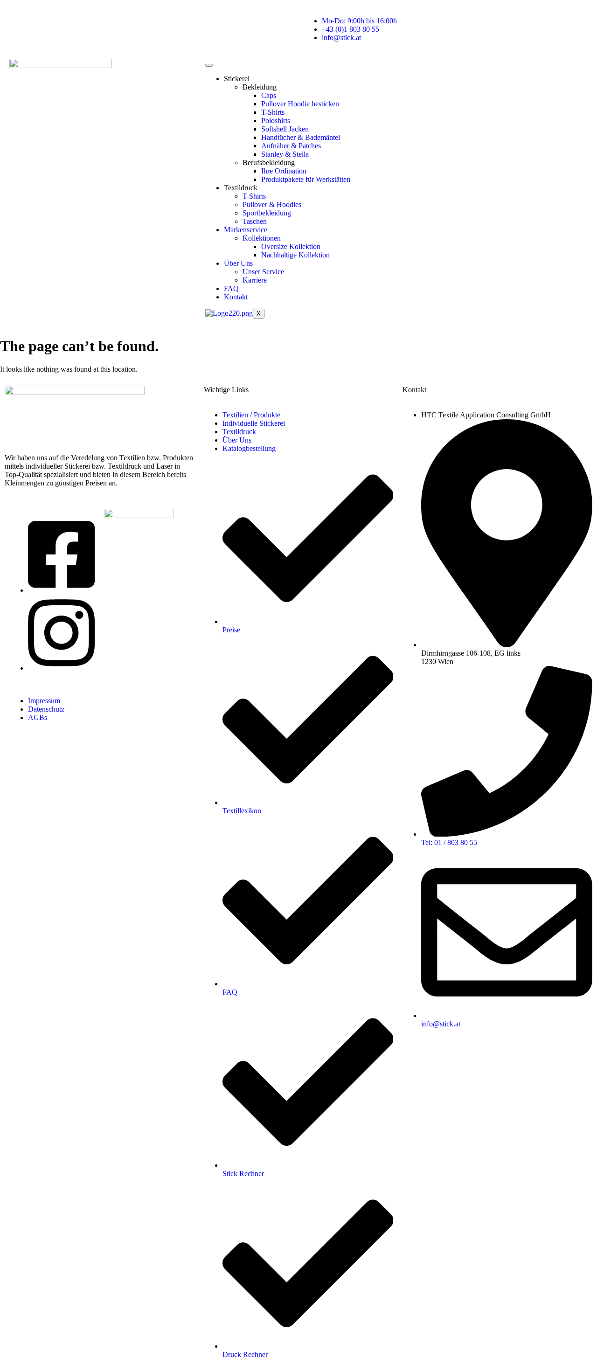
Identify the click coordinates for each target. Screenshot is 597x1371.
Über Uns (238, 263)
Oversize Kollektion (290, 246)
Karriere (255, 280)
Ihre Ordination (283, 171)
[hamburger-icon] (209, 65)
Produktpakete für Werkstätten (305, 179)
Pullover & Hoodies (272, 204)
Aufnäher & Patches (291, 146)
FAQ (231, 288)
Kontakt (236, 297)
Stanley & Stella (285, 154)
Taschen (255, 221)
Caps (268, 95)
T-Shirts (273, 112)
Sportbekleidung (267, 213)
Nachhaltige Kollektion (295, 255)
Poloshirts (275, 121)
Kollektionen (262, 238)
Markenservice (245, 230)
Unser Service (263, 272)
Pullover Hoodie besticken (300, 104)
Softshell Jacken (285, 129)
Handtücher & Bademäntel (300, 137)
